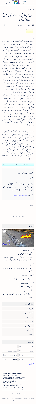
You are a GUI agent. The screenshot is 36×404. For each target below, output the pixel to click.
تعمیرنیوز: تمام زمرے (29, 312)
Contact (14, 389)
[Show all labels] (30, 364)
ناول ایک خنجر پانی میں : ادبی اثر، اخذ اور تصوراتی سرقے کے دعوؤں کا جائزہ (17, 295)
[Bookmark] (2, 2)
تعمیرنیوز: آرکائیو (30, 329)
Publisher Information (14, 387)
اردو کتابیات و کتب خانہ (28, 325)
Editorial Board (22, 387)
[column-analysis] (22, 290)
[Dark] (5, 2)
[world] (31, 205)
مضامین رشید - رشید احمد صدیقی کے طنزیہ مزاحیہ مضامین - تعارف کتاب (17, 269)
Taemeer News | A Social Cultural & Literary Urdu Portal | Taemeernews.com (20, 399)
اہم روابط (31, 333)
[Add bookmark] (5, 25)
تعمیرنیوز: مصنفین (29, 317)
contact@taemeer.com (20, 194)
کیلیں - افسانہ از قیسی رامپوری (25, 253)
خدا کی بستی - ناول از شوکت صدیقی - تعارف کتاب (20, 278)
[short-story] (24, 250)
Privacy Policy (20, 389)
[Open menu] (33, 2)
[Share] (3, 25)
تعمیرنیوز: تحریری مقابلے (28, 321)
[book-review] (23, 264)
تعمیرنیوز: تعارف (30, 308)
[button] (4, 231)
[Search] (8, 2)
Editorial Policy (6, 387)
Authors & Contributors (7, 389)
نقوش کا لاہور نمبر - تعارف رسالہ (25, 286)
